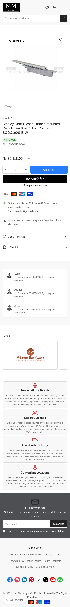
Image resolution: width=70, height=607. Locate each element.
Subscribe (58, 523)
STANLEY (8, 118)
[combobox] (35, 18)
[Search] (63, 18)
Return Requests (51, 560)
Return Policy (33, 560)
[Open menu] (63, 7)
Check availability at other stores (25, 211)
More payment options (35, 185)
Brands (15, 554)
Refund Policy (16, 560)
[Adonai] (30, 355)
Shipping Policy (24, 566)
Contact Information (31, 554)
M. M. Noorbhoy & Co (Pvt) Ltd (27, 593)
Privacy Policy (52, 554)
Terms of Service (44, 566)
